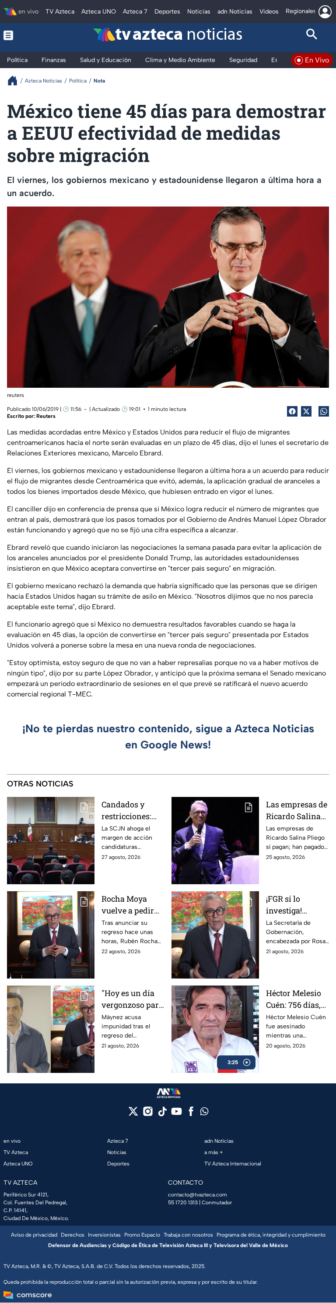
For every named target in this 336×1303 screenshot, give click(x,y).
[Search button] (312, 35)
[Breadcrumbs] (16, 80)
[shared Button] (323, 411)
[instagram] (147, 1114)
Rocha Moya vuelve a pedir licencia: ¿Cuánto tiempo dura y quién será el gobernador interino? (133, 905)
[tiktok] (162, 1114)
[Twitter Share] (306, 411)
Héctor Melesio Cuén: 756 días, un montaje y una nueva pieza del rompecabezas (296, 999)
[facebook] (191, 1114)
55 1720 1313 (183, 1203)
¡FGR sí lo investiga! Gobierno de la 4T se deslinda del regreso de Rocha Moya (292, 905)
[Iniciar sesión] (325, 11)
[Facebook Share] (292, 411)
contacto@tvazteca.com (197, 1195)
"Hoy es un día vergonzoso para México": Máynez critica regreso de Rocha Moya (133, 999)
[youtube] (176, 1114)
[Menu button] (24, 35)
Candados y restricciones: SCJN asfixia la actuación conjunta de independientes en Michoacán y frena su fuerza (131, 810)
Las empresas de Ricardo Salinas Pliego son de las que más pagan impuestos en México (296, 810)
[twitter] (133, 1114)
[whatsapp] (204, 1113)
